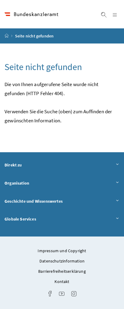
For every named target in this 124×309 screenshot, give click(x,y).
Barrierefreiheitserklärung (62, 271)
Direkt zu (30, 165)
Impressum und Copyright (62, 250)
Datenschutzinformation (62, 261)
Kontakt (61, 281)
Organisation (34, 183)
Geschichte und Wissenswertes (50, 201)
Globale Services (37, 219)
